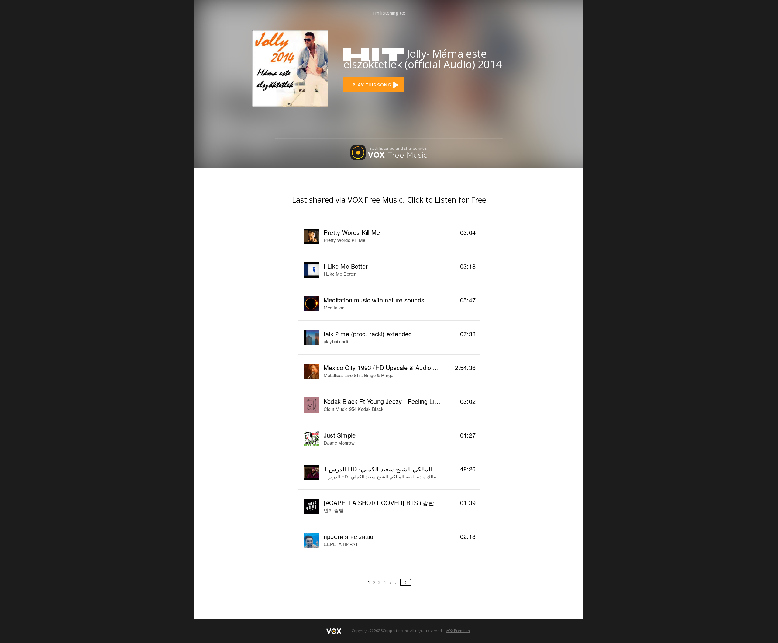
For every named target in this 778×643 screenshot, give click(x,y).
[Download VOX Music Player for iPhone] (290, 68)
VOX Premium (458, 630)
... (396, 582)
